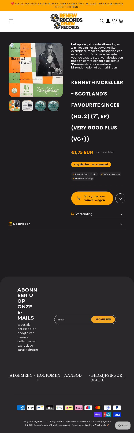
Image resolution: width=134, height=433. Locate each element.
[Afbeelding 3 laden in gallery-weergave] (40, 105)
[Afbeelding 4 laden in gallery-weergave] (53, 105)
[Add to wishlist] (120, 198)
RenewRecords (42, 425)
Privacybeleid (55, 421)
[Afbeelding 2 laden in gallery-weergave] (27, 105)
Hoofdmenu (49, 377)
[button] (102, 21)
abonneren (103, 319)
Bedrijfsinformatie (106, 377)
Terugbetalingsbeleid (33, 421)
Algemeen (21, 375)
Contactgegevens (102, 421)
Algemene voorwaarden (77, 421)
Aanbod (73, 375)
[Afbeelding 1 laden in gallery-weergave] (14, 105)
